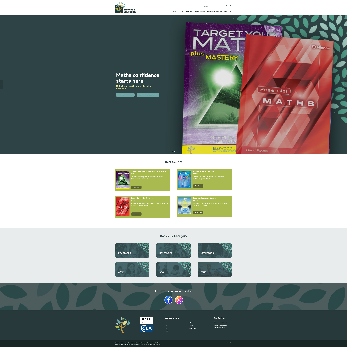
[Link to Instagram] (228, 342)
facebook (168, 300)
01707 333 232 (222, 325)
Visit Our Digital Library (148, 95)
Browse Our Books (125, 95)
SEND (191, 325)
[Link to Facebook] (225, 342)
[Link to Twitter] (230, 342)
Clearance (192, 328)
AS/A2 (191, 322)
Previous (1, 84)
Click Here (221, 327)
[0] (230, 6)
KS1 (166, 322)
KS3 (166, 328)
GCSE (166, 331)
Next (345, 84)
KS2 (166, 325)
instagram (179, 300)
